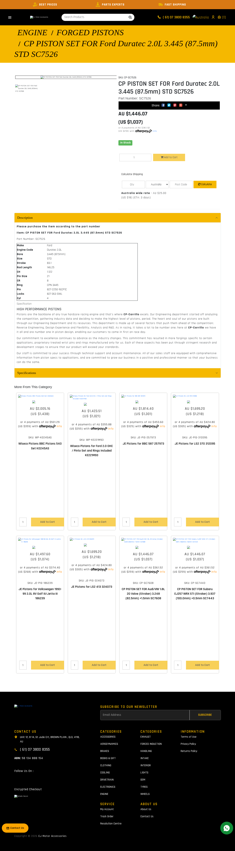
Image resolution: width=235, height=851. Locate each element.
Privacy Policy (188, 744)
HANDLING (146, 751)
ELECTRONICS (107, 787)
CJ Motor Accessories (52, 836)
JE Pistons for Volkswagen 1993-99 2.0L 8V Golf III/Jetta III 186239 (40, 593)
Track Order (106, 816)
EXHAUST (145, 737)
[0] (223, 17)
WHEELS (145, 794)
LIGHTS (144, 772)
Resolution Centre (111, 823)
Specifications (26, 373)
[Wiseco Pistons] (40, 401)
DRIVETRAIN (107, 780)
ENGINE (32, 32)
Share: (156, 105)
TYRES (144, 787)
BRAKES (104, 751)
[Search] (130, 17)
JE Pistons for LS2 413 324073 (91, 587)
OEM (142, 780)
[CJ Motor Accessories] (39, 17)
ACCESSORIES (107, 737)
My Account (107, 809)
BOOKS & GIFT (108, 758)
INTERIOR (145, 765)
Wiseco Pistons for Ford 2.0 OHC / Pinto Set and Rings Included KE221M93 (91, 450)
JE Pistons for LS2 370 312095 (195, 443)
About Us (145, 809)
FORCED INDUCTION (151, 744)
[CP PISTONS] (143, 547)
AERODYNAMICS (109, 744)
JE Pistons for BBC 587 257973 (143, 443)
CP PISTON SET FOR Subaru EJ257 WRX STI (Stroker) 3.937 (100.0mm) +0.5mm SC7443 (194, 593)
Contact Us (146, 816)
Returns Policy (189, 751)
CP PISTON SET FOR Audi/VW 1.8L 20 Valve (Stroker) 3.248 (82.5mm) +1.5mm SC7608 (143, 593)
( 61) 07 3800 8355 (176, 17)
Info (155, 131)
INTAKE (144, 758)
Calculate (206, 184)
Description (25, 217)
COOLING (105, 772)
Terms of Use (188, 737)
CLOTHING (105, 765)
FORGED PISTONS (90, 32)
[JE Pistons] (143, 401)
